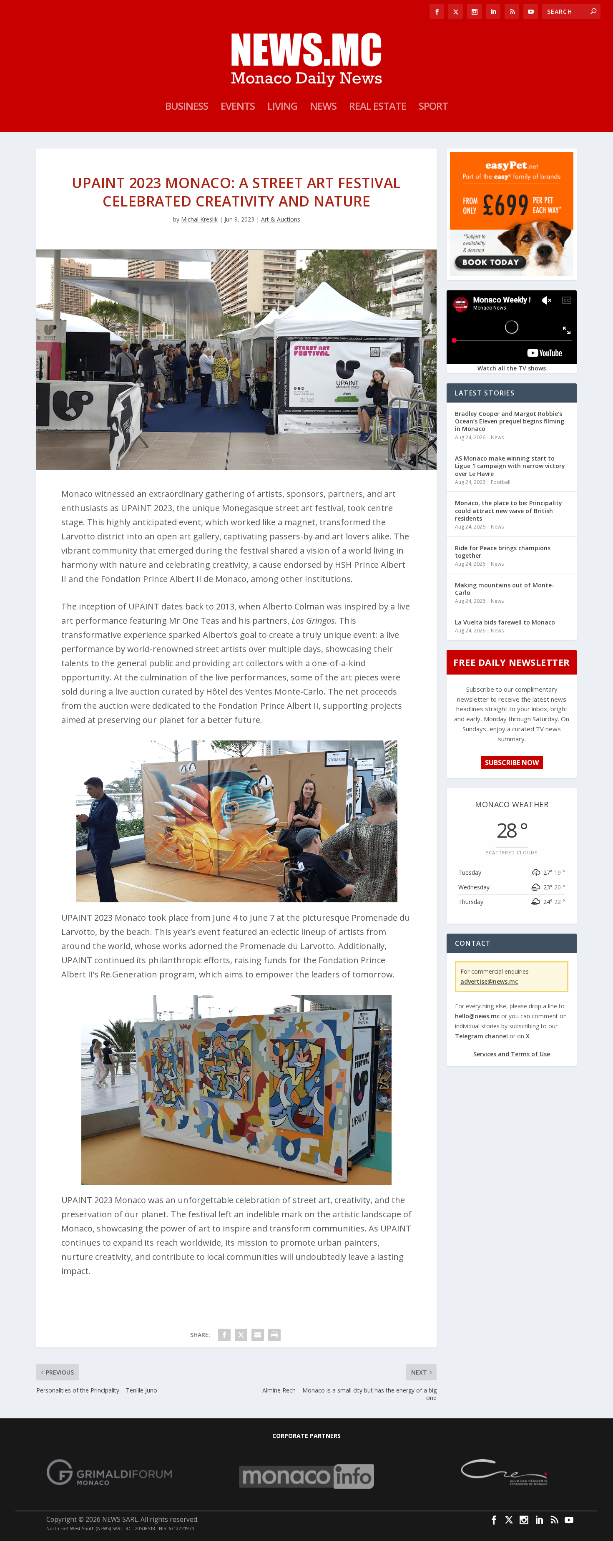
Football (500, 482)
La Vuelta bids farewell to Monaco (505, 622)
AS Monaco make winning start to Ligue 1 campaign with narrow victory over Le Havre (510, 465)
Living (282, 108)
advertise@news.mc (489, 981)
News (323, 108)
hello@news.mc (477, 1016)
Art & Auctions (280, 219)
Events (238, 108)
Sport (433, 108)
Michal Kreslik (199, 219)
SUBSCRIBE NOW (512, 762)
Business (186, 108)
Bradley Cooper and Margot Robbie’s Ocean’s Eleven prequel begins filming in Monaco (509, 421)
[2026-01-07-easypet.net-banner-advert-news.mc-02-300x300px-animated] (511, 273)
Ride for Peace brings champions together (502, 551)
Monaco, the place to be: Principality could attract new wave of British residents (508, 510)
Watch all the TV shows (511, 368)
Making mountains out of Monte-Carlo (504, 589)
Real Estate (377, 108)
